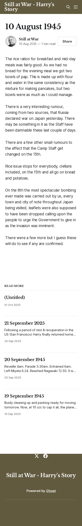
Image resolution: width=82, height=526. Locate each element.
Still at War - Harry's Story (29, 7)
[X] (37, 456)
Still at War (29, 39)
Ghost (51, 491)
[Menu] (75, 6)
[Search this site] (68, 6)
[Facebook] (45, 456)
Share (67, 41)
